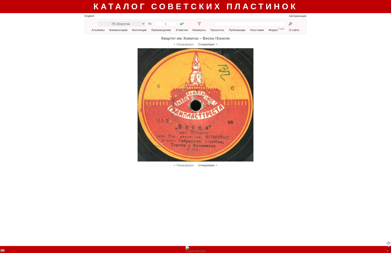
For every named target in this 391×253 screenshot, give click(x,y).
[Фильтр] (199, 23)
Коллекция (139, 30)
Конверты (199, 30)
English (89, 16)
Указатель (217, 30)
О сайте (294, 30)
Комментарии (118, 30)
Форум (273, 30)
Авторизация (297, 16)
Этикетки (182, 30)
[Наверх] (388, 243)
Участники (257, 30)
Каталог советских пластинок (195, 6)
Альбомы (98, 30)
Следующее (206, 44)
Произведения (161, 30)
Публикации (237, 30)
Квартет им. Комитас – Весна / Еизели (195, 38)
